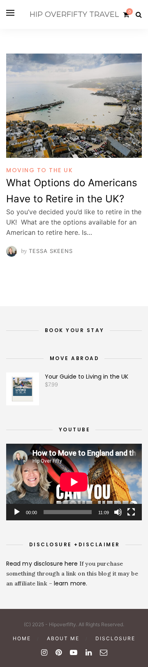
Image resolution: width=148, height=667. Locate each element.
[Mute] (118, 512)
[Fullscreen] (131, 512)
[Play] (17, 512)
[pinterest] (59, 652)
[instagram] (44, 652)
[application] (74, 482)
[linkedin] (89, 652)
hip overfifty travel (74, 14)
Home (22, 638)
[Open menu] (10, 13)
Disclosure (115, 638)
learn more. (70, 583)
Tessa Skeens (51, 251)
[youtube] (73, 652)
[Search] (139, 14)
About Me (63, 638)
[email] (103, 652)
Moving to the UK (39, 170)
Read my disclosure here (42, 563)
